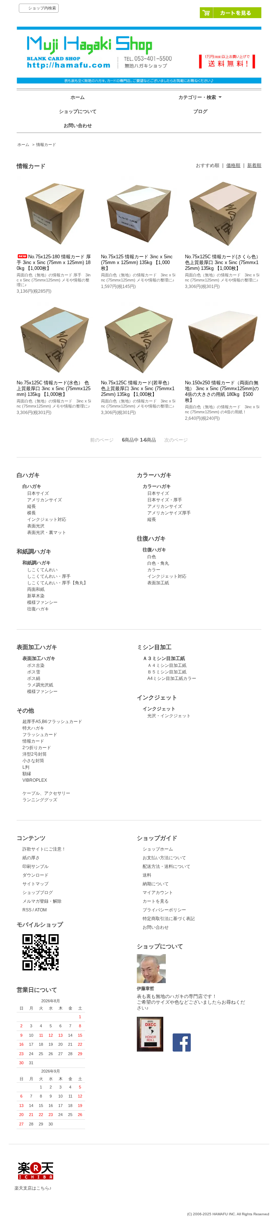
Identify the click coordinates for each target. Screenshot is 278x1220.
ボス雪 (33, 671)
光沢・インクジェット (169, 715)
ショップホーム (158, 849)
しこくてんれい (42, 569)
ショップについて (78, 111)
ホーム (78, 97)
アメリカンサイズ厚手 (169, 512)
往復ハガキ (154, 549)
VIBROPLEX (34, 780)
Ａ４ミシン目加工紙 (166, 665)
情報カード (46, 144)
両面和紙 (36, 589)
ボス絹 (33, 678)
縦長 (31, 506)
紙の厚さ (31, 857)
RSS (26, 909)
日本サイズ (38, 493)
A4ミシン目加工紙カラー (171, 678)
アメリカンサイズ (44, 499)
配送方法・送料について (166, 866)
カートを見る (230, 12)
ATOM (41, 909)
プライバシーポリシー (164, 909)
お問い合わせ (78, 125)
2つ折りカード (36, 747)
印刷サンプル (35, 866)
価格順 (233, 165)
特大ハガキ (33, 728)
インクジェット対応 (46, 519)
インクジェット (159, 708)
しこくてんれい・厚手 (49, 576)
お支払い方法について (164, 857)
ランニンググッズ (39, 799)
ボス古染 (36, 665)
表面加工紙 (158, 582)
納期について (156, 883)
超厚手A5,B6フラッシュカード (52, 721)
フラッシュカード (39, 734)
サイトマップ (35, 883)
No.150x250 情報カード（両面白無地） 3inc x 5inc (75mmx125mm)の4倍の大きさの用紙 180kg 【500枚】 (222, 391)
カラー (153, 569)
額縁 (26, 773)
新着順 (254, 165)
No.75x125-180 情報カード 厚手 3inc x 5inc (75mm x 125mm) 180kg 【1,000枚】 (54, 262)
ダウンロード (35, 875)
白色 (151, 556)
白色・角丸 (158, 563)
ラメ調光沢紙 (40, 685)
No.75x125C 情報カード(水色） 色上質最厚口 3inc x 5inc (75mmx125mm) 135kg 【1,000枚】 (53, 388)
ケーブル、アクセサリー (46, 793)
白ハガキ (31, 486)
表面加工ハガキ (38, 658)
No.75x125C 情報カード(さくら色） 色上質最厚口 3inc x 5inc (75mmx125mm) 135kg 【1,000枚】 (223, 262)
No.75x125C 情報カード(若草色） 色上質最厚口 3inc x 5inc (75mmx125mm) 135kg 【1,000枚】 (137, 388)
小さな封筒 (33, 760)
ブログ (200, 111)
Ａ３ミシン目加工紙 (164, 658)
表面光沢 (36, 525)
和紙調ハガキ (36, 562)
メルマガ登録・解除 (42, 901)
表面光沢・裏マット (46, 532)
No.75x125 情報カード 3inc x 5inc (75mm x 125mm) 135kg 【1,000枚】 (137, 262)
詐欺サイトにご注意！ (44, 849)
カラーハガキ (157, 486)
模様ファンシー (42, 602)
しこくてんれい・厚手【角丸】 (57, 582)
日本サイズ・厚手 (164, 499)
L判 (25, 767)
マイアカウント (158, 892)
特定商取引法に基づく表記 (169, 918)
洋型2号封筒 (34, 754)
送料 (147, 875)
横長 (31, 512)
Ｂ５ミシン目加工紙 (166, 671)
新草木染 (36, 595)
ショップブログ (37, 892)
